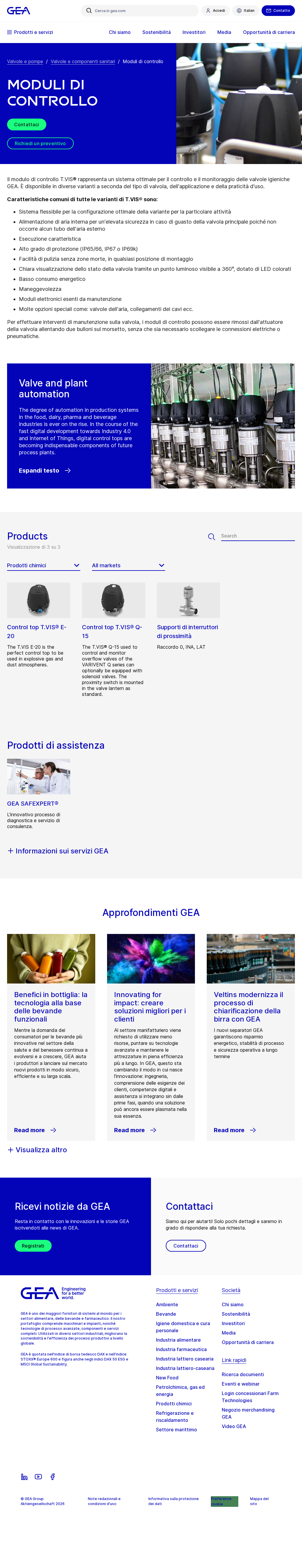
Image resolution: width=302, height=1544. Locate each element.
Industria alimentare (178, 1340)
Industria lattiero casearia (185, 1359)
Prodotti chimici (174, 1404)
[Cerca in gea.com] (89, 10)
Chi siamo (233, 1304)
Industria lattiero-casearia (185, 1368)
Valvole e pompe (25, 61)
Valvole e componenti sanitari (83, 61)
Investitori (233, 1323)
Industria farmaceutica (181, 1349)
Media (229, 1333)
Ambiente (167, 1304)
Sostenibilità (236, 1314)
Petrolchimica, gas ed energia (180, 1390)
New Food (167, 1378)
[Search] (214, 536)
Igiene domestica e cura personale (183, 1326)
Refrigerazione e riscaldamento (175, 1416)
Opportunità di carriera (248, 1342)
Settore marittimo (176, 1429)
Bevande (166, 1314)
